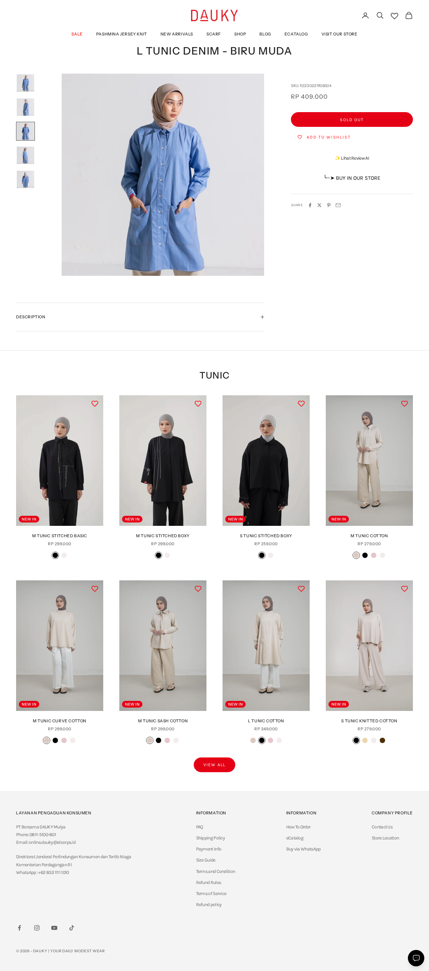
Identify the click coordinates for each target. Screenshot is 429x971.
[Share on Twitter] (319, 205)
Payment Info (209, 849)
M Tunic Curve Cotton (59, 720)
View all (214, 764)
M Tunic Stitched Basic (59, 535)
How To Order (298, 827)
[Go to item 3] (25, 131)
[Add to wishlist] (95, 403)
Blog (265, 33)
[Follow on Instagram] (37, 927)
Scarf (213, 33)
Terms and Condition (215, 871)
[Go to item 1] (25, 83)
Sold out (352, 119)
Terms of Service (211, 893)
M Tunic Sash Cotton (163, 720)
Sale (76, 33)
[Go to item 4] (25, 155)
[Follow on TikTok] (71, 927)
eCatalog (296, 33)
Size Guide (206, 860)
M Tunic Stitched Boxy (163, 535)
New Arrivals (177, 33)
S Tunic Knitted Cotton (369, 720)
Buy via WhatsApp (303, 849)
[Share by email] (338, 205)
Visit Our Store (339, 33)
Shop (240, 33)
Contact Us (382, 827)
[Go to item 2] (25, 107)
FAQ (199, 827)
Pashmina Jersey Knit (121, 33)
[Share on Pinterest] (328, 205)
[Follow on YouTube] (54, 927)
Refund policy (209, 904)
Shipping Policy (210, 838)
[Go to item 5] (25, 179)
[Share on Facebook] (310, 205)
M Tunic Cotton (369, 535)
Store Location (385, 838)
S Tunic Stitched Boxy (266, 535)
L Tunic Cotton (266, 720)
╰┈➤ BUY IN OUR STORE (351, 178)
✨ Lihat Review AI (352, 158)
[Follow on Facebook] (19, 927)
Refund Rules (208, 882)
